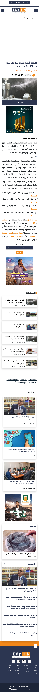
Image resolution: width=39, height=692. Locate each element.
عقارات (27, 668)
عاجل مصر (36, 666)
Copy (18, 252)
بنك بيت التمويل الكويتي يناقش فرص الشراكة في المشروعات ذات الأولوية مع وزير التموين (22, 482)
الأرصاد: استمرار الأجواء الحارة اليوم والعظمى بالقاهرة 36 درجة (19, 634)
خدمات (27, 671)
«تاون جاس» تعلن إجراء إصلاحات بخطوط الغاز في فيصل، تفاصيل (15, 301)
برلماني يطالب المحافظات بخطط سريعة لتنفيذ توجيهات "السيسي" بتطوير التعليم (19, 625)
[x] (24, 661)
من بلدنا (33, 526)
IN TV (18, 665)
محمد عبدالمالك (29, 138)
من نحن (9, 670)
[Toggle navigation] (36, 10)
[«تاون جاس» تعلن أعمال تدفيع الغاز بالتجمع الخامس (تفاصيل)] (31, 349)
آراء (18, 674)
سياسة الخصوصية (8, 675)
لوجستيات (34, 676)
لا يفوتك (26, 17)
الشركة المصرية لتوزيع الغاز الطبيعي (26, 382)
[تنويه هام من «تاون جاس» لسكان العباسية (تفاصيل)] (31, 312)
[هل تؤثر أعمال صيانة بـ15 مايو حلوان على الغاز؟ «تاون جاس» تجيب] (19, 75)
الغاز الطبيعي (32, 379)
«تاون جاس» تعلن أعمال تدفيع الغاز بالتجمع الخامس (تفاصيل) (14, 350)
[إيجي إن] (19, 10)
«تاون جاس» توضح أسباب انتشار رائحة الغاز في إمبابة (14, 362)
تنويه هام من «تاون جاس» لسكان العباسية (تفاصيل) (14, 313)
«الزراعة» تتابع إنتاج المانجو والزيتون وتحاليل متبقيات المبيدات (19, 616)
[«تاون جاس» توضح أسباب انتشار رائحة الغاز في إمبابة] (31, 361)
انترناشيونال (26, 665)
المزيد (4, 564)
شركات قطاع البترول (12, 379)
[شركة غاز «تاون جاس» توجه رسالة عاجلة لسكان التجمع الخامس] (31, 337)
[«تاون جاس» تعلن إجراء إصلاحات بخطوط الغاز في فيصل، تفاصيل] (31, 300)
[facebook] (29, 661)
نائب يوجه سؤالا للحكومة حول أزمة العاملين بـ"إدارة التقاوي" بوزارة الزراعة (21, 418)
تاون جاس (23, 379)
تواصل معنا (9, 666)
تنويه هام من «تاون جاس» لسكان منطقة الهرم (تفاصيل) (14, 325)
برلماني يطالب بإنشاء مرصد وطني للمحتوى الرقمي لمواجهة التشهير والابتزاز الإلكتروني (21, 450)
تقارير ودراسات (17, 669)
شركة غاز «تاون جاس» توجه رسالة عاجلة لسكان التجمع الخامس (15, 337)
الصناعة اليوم (35, 671)
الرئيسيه (33, 17)
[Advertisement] (19, 40)
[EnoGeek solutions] (13, 689)
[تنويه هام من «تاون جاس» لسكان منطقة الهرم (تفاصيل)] (31, 324)
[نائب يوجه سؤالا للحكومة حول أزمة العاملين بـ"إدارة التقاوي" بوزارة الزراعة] (19, 406)
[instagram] (18, 661)
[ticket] (13, 661)
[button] (11, 526)
